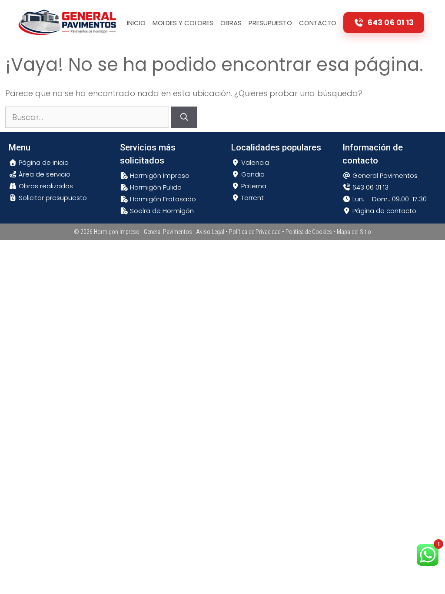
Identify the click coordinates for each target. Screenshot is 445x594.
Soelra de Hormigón (161, 210)
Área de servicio (43, 174)
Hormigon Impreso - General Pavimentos (143, 231)
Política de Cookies (309, 231)
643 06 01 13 (370, 187)
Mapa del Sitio (354, 231)
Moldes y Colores (183, 22)
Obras (231, 22)
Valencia (254, 162)
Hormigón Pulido (155, 187)
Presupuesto (270, 22)
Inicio (136, 22)
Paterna (252, 185)
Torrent (251, 197)
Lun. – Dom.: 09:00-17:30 (389, 199)
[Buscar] (184, 117)
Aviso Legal (210, 231)
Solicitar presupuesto (52, 197)
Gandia (252, 174)
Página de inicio (43, 162)
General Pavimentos (384, 175)
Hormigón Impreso (158, 175)
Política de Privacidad (255, 231)
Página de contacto (383, 210)
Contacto (317, 22)
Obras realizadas (45, 185)
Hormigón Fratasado (162, 199)
